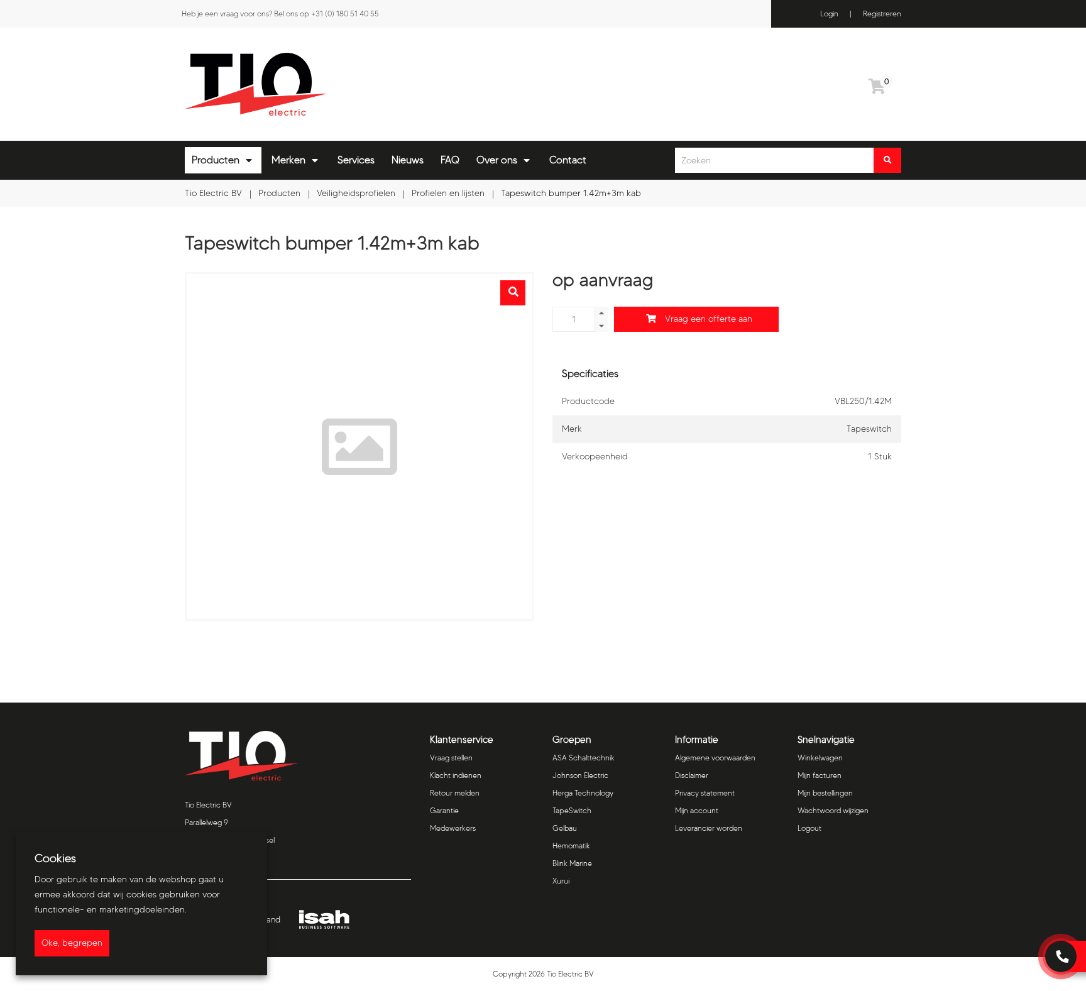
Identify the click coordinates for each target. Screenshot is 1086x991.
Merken (288, 160)
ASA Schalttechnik (583, 757)
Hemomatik (571, 845)
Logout (809, 828)
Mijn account (696, 810)
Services (356, 160)
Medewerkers (453, 828)
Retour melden (455, 792)
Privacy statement (705, 792)
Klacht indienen (455, 775)
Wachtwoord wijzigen (833, 810)
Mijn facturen (820, 775)
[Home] (359, 84)
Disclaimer (691, 775)
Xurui (560, 880)
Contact (567, 160)
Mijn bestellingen (825, 792)
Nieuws (408, 160)
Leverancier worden (708, 828)
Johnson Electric (580, 775)
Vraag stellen (451, 757)
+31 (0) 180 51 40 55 (345, 13)
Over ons (496, 160)
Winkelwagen (820, 757)
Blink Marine (572, 863)
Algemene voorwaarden (715, 757)
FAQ (450, 160)
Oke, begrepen (71, 943)
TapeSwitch (571, 810)
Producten (215, 160)
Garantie (444, 810)
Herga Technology (582, 792)
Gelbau (564, 828)
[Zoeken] (887, 160)
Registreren (882, 13)
